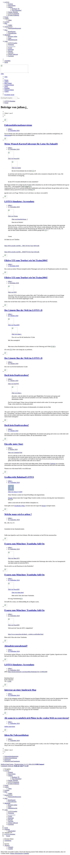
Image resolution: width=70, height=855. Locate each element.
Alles (2, 73)
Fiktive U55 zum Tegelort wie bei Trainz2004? (26, 260)
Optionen (53, 463)
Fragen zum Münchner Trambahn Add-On (24, 544)
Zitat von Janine (16, 168)
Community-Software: (14, 766)
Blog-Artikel (8, 83)
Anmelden (7, 60)
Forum (6, 80)
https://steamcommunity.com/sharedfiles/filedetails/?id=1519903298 (27, 671)
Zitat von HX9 (12, 292)
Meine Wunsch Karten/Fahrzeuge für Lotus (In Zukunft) (31, 144)
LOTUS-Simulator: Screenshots (19, 201)
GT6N (9, 681)
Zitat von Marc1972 (14, 558)
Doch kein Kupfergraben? (16, 375)
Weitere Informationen (16, 853)
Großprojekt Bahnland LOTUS (19, 477)
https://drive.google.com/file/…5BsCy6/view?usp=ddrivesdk (21, 245)
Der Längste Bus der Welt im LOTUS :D (23, 310)
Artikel (6, 81)
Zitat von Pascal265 (13, 158)
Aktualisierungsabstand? (16, 646)
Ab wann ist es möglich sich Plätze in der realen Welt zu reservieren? (36, 718)
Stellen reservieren (9, 726)
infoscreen (7, 135)
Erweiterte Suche (9, 94)
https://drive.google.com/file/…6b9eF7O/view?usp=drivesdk (21, 252)
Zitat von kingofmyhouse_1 (20, 219)
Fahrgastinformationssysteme (18, 125)
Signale (10, 498)
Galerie (6, 91)
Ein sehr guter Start (13, 444)
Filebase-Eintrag (9, 90)
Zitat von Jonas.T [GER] (15, 492)
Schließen (26, 853)
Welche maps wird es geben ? (18, 514)
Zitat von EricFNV (13, 383)
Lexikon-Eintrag (9, 85)
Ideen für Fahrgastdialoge (16, 735)
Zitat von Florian (13, 216)
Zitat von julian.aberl (18, 592)
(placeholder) (12, 831)
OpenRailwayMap (19, 505)
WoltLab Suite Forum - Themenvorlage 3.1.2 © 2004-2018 (22, 764)
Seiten (6, 86)
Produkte (7, 88)
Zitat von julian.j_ (17, 334)
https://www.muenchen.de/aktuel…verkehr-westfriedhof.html (25, 634)
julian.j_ (10, 129)
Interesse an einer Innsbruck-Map (20, 690)
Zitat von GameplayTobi (15, 452)
